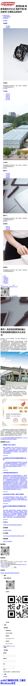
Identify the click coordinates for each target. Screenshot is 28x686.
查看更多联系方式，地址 (9, 646)
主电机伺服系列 (6, 16)
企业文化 (9, 535)
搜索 (15, 567)
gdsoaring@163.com (13, 286)
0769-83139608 (4, 286)
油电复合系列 (6, 15)
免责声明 (3, 565)
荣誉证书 (14, 535)
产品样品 (9, 530)
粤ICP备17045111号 (21, 564)
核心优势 (22, 535)
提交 (4, 669)
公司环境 (18, 535)
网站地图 (7, 565)
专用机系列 (5, 18)
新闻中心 (5, 168)
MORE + (8, 442)
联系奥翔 (5, 221)
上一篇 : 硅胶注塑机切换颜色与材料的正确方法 (11, 437)
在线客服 (15, 296)
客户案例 (5, 530)
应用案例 (5, 20)
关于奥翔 (5, 88)
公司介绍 (5, 535)
